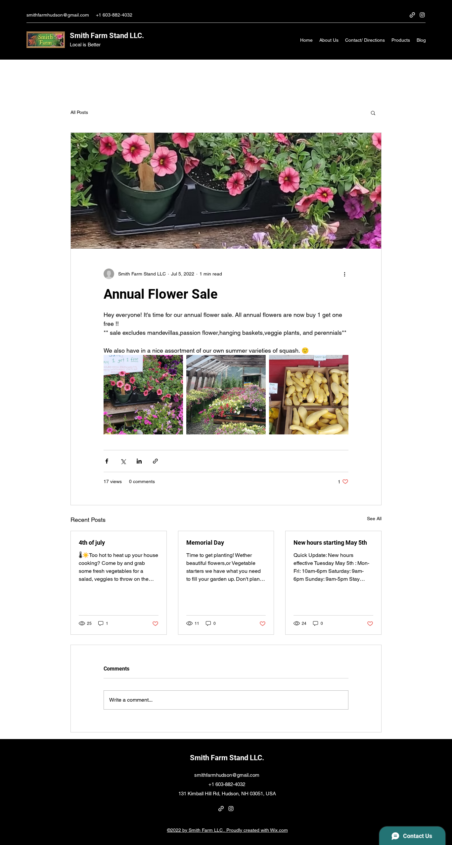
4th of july (92, 542)
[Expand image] (143, 394)
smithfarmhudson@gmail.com (57, 15)
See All (374, 518)
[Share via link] (155, 461)
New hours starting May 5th (330, 542)
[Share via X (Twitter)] (123, 461)
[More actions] (344, 274)
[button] (373, 112)
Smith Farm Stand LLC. (107, 35)
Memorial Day (205, 542)
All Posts (79, 112)
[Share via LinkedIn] (139, 461)
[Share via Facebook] (107, 461)
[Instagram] (422, 15)
